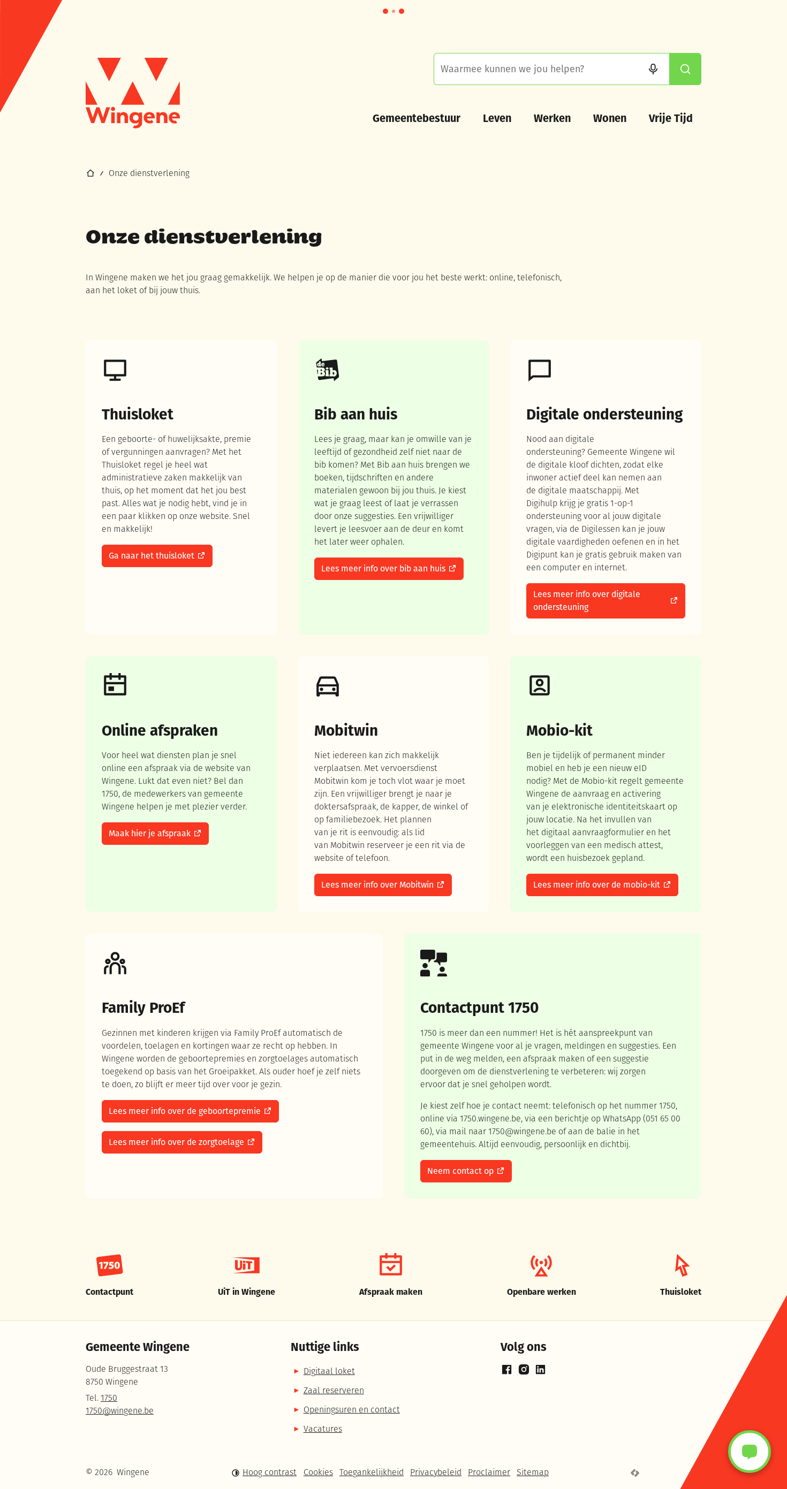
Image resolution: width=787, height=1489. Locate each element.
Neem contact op (460, 1171)
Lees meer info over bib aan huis (383, 568)
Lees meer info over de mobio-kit (596, 885)
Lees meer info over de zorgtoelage (176, 1142)
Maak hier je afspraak (150, 833)
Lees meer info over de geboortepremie (185, 1111)
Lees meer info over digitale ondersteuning (586, 600)
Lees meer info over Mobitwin (377, 885)
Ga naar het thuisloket (151, 556)
